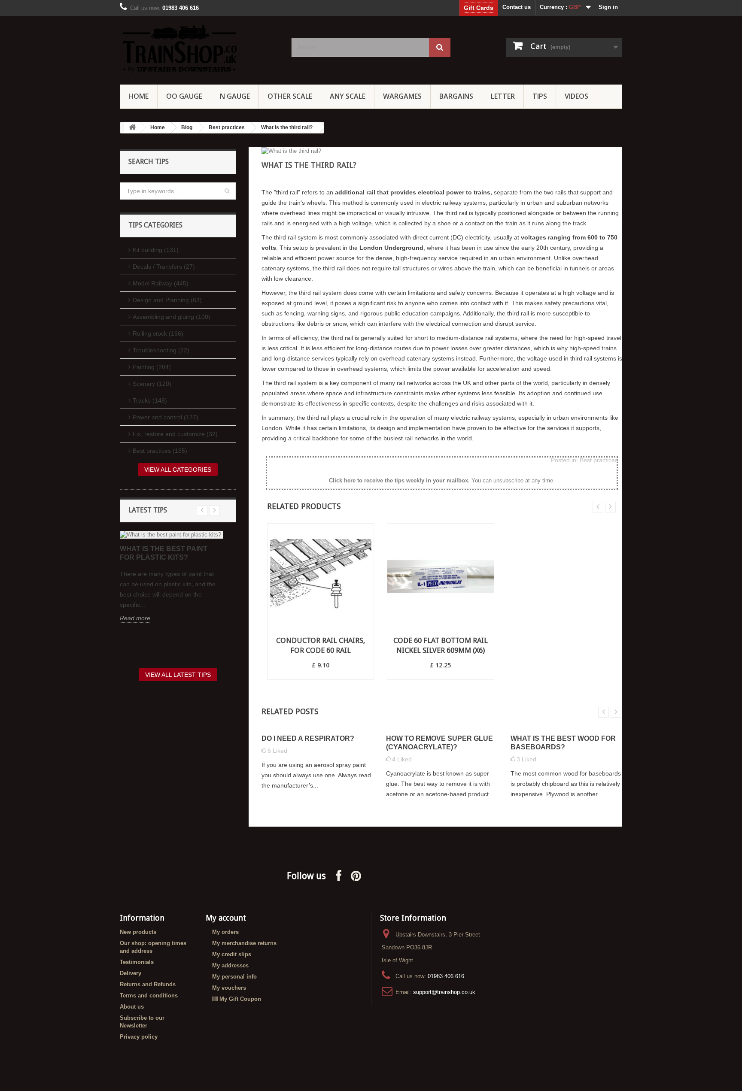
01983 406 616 (446, 976)
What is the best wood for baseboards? (563, 743)
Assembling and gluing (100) (171, 316)
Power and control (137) (165, 417)
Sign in (608, 7)
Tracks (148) (150, 400)
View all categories (177, 469)
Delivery (130, 973)
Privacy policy (139, 1036)
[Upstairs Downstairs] (199, 48)
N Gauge (235, 96)
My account (226, 917)
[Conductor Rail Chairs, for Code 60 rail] (321, 577)
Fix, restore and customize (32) (175, 433)
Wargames (402, 96)
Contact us (516, 7)
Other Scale (290, 96)
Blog (186, 127)
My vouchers (229, 988)
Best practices (227, 127)
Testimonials (137, 962)
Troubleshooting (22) (161, 350)
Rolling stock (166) (158, 333)
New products (138, 932)
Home (138, 96)
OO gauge (184, 96)
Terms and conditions (149, 995)
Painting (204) (152, 367)
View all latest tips (178, 674)
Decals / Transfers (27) (164, 266)
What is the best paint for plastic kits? (163, 553)
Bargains (456, 96)
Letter (503, 96)
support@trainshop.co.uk (444, 992)
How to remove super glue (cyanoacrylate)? (439, 743)
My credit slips (231, 954)
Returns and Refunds (148, 984)
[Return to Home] (132, 127)
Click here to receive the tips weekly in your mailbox (398, 480)
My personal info (234, 976)
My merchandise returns (244, 943)
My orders (225, 932)
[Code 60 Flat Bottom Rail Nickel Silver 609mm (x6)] (440, 577)
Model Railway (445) (161, 283)
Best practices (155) (160, 450)
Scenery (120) (152, 383)
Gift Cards (478, 7)
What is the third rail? (287, 127)
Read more (135, 618)
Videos (576, 96)
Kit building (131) (156, 249)
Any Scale (347, 96)
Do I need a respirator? (308, 738)
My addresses (230, 965)
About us (132, 1006)
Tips (539, 96)
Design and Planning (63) (167, 300)
